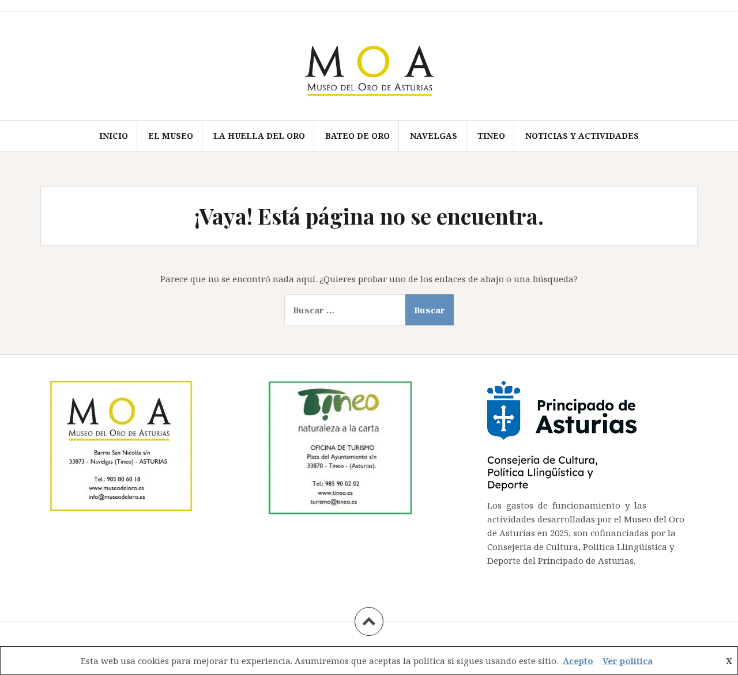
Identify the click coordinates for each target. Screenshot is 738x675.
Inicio (113, 135)
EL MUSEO (170, 135)
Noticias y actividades (582, 135)
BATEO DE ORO (357, 135)
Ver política (628, 660)
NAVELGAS (433, 135)
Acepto (578, 660)
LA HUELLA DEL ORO (259, 135)
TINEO (491, 135)
